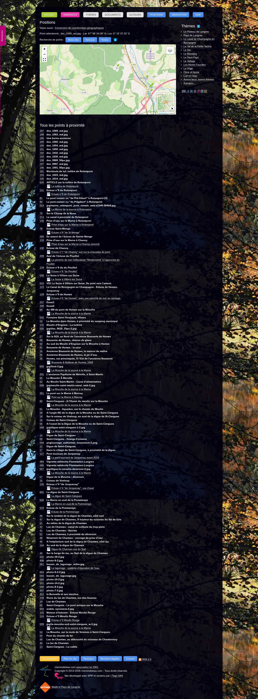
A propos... (190, 83)
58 (41, 412)
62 (41, 381)
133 (42, 240)
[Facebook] (188, 91)
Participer (88, 658)
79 (41, 213)
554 (42, 572)
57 (41, 476)
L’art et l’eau (190, 75)
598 (42, 427)
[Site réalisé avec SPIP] (59, 675)
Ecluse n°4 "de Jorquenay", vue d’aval (72, 488)
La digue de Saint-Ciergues (66, 496)
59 (41, 439)
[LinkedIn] (191, 91)
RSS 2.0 (146, 659)
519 (42, 507)
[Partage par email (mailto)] (184, 91)
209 (42, 256)
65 (41, 378)
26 (41, 358)
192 (42, 152)
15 (41, 480)
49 (41, 639)
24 (41, 351)
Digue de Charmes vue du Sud (68, 549)
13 (41, 646)
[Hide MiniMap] (172, 108)
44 (41, 553)
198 (42, 160)
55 (41, 605)
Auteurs (135, 14)
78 (41, 228)
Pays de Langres (193, 35)
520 (42, 500)
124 (42, 616)
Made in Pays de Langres (65, 687)
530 (42, 275)
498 (42, 586)
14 (41, 435)
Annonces (70, 14)
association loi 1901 (87, 667)
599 (42, 624)
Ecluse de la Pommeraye (65, 511)
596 (42, 385)
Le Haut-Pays (191, 57)
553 (42, 205)
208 (42, 306)
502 (42, 556)
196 (42, 167)
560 (42, 575)
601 (42, 492)
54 (41, 632)
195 (42, 178)
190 (42, 145)
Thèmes (91, 14)
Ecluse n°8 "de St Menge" (65, 232)
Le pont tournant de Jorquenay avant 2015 (75, 457)
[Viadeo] (205, 91)
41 (41, 530)
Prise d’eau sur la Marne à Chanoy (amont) (75, 244)
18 (41, 416)
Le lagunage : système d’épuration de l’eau (75, 568)
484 (42, 461)
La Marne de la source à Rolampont (71, 209)
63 (41, 343)
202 (42, 317)
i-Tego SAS (117, 675)
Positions (156, 14)
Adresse (90, 39)
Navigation (179, 14)
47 (41, 519)
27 (41, 336)
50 (41, 635)
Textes (104, 39)
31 (41, 347)
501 (42, 583)
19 (41, 601)
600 (42, 366)
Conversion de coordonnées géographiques (79, 27)
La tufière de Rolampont (64, 186)
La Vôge (188, 68)
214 (42, 217)
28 (41, 340)
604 (42, 608)
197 (42, 164)
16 (41, 420)
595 (42, 328)
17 (41, 450)
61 (41, 409)
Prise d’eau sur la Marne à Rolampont (72, 224)
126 (42, 484)
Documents (113, 14)
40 (41, 643)
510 (42, 283)
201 (42, 374)
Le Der (187, 50)
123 (42, 287)
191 (42, 149)
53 (41, 321)
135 (42, 220)
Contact (130, 658)
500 (42, 579)
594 (42, 442)
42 (41, 526)
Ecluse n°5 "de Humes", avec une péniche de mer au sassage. (86, 298)
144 (42, 545)
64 (41, 309)
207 (42, 302)
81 (41, 198)
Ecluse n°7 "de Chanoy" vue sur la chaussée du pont (80, 252)
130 (42, 248)
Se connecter (49, 658)
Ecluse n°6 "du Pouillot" (64, 271)
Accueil (49, 14)
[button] (116, 66)
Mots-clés (73, 39)
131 (42, 190)
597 (42, 469)
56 (41, 423)
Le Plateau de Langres (196, 31)
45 (41, 541)
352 (42, 594)
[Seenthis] (198, 91)
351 (42, 393)
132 (42, 324)
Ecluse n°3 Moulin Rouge (65, 620)
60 (41, 401)
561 (42, 564)
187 (42, 130)
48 (41, 537)
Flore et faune (191, 72)
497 (42, 590)
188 (42, 134)
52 (41, 534)
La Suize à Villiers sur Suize (66, 279)
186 (42, 138)
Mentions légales (110, 658)
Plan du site (70, 658)
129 (42, 267)
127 (42, 453)
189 (42, 141)
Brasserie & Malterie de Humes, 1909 (72, 362)
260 (42, 236)
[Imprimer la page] (195, 91)
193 (42, 156)
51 (41, 523)
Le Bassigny (190, 53)
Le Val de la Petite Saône (197, 46)
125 (42, 612)
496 (42, 560)
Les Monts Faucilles (195, 64)
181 (42, 171)
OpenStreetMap (163, 113)
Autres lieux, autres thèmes (199, 79)
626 (42, 182)
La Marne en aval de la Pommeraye (71, 503)
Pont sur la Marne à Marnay (66, 397)
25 (41, 354)
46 (41, 515)
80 (41, 201)
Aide (198, 14)
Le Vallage (189, 61)
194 (42, 175)
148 (42, 597)
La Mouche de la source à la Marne (71, 313)
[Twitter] (202, 91)
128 (42, 294)
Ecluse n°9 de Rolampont (65, 194)
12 (41, 446)
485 (42, 465)
